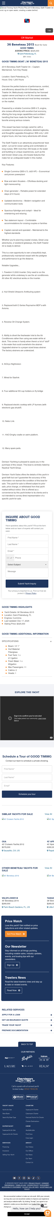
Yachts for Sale (7, 1110)
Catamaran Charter (32, 1113)
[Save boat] (50, 10)
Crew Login (29, 1138)
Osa (4, 841)
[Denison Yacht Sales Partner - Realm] (44, 1066)
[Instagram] (24, 1178)
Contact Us (29, 1162)
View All (48, 814)
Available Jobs (30, 1130)
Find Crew (29, 1134)
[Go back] (4, 10)
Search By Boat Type (9, 1117)
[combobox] (10, 558)
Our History (29, 1147)
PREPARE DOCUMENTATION (15, 1030)
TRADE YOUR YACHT (11, 1025)
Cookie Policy (33, 1185)
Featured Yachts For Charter (35, 1117)
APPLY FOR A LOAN (11, 1014)
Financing (6, 1147)
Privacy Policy (30, 593)
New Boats (6, 1113)
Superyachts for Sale (9, 1130)
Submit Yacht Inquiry (27, 583)
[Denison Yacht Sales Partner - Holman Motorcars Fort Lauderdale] (44, 1058)
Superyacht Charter (32, 1110)
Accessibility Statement (11, 1187)
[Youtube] (15, 1178)
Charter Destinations (32, 1121)
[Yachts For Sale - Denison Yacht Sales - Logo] (26, 3)
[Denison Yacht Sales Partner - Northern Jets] (10, 1058)
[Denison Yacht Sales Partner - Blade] (27, 1066)
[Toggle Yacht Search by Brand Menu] (51, 3)
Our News (29, 1155)
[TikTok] (34, 1178)
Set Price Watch (14, 933)
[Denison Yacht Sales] (25, 1080)
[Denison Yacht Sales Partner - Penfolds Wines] (27, 1058)
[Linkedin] (29, 1178)
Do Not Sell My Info (30, 1187)
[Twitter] (39, 1178)
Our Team (29, 1158)
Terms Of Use (21, 1185)
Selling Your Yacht (8, 1155)
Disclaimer (44, 1185)
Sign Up (11, 964)
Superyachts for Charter (10, 1134)
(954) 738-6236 (31, 1089)
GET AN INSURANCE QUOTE (15, 1020)
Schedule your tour (27, 794)
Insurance (6, 1151)
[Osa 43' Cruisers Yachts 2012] (22, 828)
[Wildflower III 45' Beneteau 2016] (22, 885)
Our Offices (29, 1151)
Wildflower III (10, 898)
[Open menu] (3, 3)
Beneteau (36, 61)
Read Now (12, 990)
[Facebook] (19, 1178)
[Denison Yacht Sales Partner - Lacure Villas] (10, 1066)
